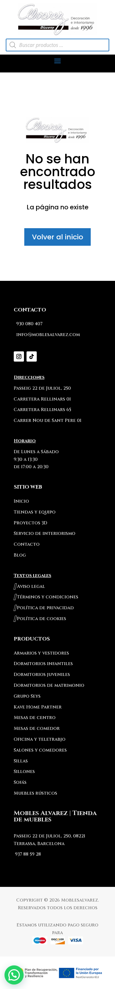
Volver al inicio (57, 237)
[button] (14, 975)
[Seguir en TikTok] (32, 356)
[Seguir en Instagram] (19, 356)
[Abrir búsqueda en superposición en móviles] (57, 45)
